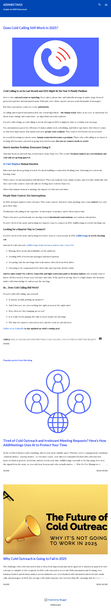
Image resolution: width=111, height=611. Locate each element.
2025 (13, 339)
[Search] (99, 5)
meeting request (87, 339)
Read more (102, 470)
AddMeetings (12, 4)
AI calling (21, 339)
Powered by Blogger (57, 600)
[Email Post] (100, 339)
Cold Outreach (69, 339)
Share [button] (6, 343)
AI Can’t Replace (11, 164)
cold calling (53, 339)
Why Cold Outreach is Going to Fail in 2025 (35, 559)
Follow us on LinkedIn (13, 328)
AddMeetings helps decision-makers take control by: (50, 245)
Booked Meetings (36, 339)
